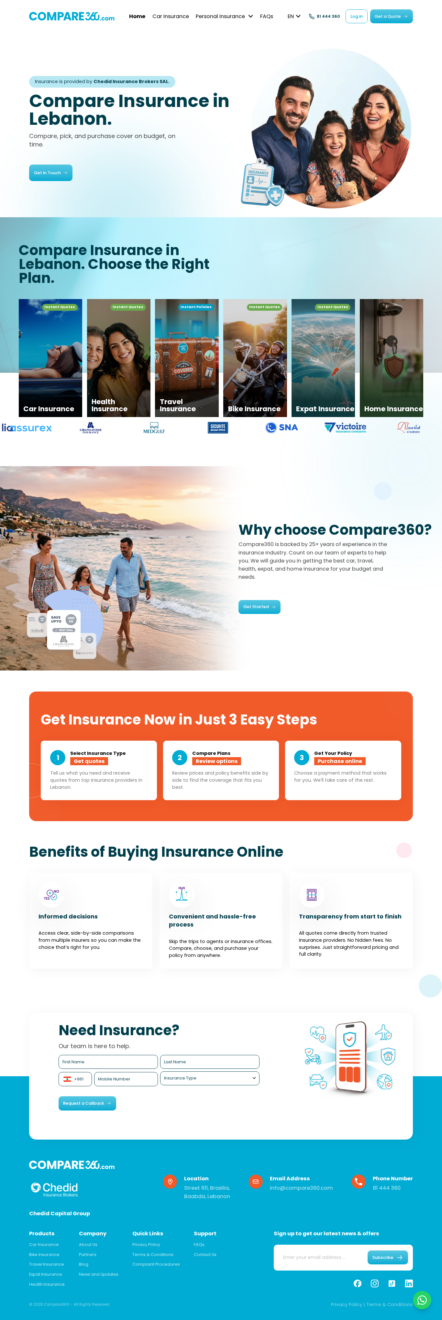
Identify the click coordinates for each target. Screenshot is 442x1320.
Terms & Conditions (152, 1254)
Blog (83, 1264)
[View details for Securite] (105, 427)
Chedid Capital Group (59, 1213)
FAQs (199, 1244)
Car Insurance (44, 1244)
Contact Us (205, 1254)
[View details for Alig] (360, 427)
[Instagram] (375, 1283)
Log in (357, 16)
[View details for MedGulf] (41, 427)
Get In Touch (47, 173)
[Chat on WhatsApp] (422, 1300)
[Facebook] (357, 1283)
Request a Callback (83, 1103)
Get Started (256, 606)
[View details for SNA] (169, 427)
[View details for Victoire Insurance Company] (233, 427)
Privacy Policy (146, 1244)
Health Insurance (47, 1284)
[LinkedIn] (409, 1283)
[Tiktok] (392, 1283)
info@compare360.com (301, 1188)
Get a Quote (388, 16)
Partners (87, 1254)
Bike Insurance (44, 1254)
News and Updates (98, 1274)
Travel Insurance (46, 1264)
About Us (88, 1244)
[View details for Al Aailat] (296, 427)
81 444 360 (387, 1188)
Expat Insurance (45, 1274)
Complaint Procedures (156, 1264)
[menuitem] (137, 16)
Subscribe (382, 1257)
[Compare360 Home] (72, 16)
